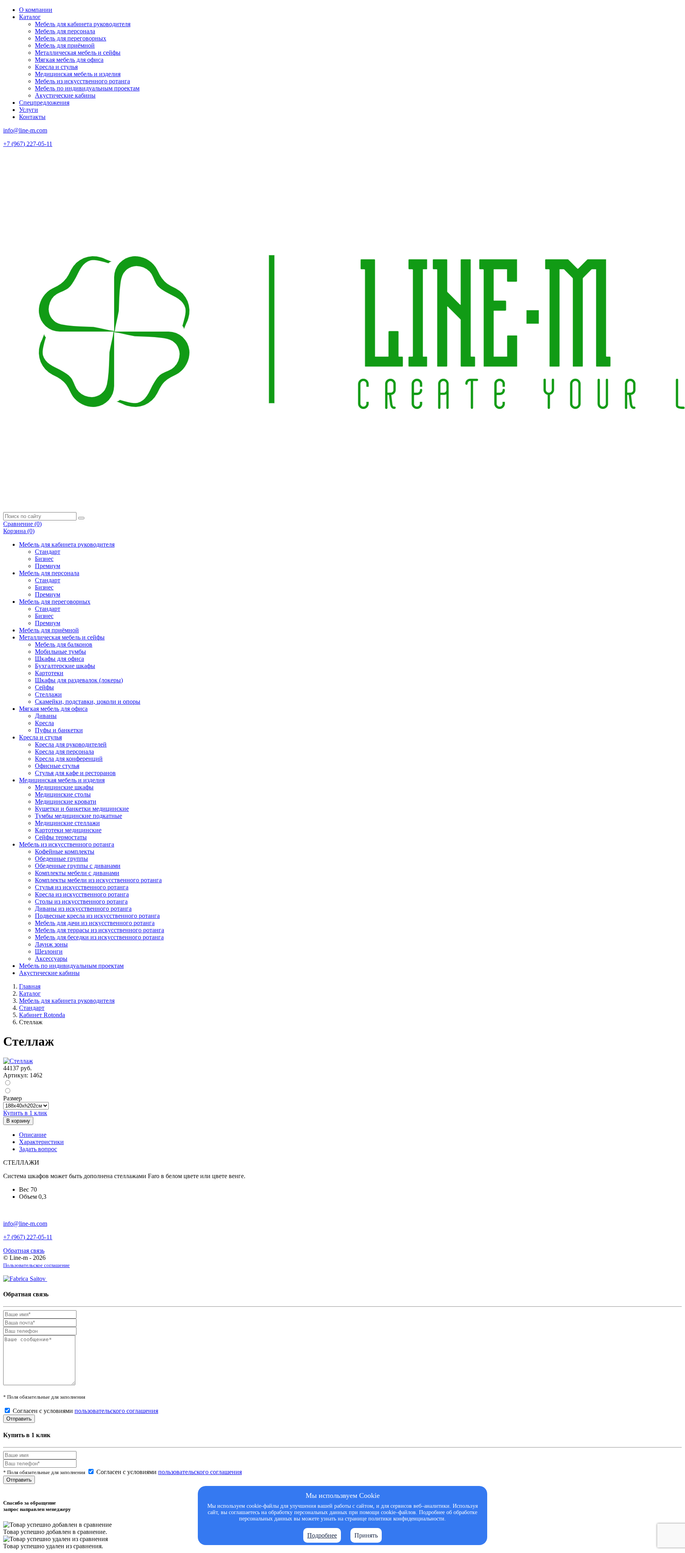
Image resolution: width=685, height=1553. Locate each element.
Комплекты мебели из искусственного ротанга (98, 880)
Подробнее (322, 1535)
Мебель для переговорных (70, 38)
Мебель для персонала (65, 31)
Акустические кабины (65, 95)
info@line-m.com (25, 130)
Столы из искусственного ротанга (81, 901)
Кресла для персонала (64, 751)
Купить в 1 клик (25, 1113)
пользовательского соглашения (116, 1410)
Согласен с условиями (85, 1410)
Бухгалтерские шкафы (65, 665)
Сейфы (44, 687)
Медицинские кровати (65, 801)
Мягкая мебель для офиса (69, 59)
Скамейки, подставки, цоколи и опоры (87, 701)
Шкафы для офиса (59, 658)
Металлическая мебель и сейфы (78, 52)
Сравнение (22, 523)
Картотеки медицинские (68, 830)
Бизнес (44, 558)
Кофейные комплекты (64, 851)
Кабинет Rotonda (42, 1015)
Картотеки (49, 673)
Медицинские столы (63, 794)
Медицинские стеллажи (67, 823)
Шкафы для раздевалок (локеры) (79, 680)
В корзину (18, 1121)
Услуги (28, 109)
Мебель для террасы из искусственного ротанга (99, 930)
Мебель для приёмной (65, 45)
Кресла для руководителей (71, 744)
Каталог (30, 16)
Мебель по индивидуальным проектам (87, 88)
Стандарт (47, 551)
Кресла (44, 723)
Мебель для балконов (63, 644)
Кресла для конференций (69, 758)
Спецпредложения (44, 102)
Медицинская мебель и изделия (78, 74)
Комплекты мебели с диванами (77, 873)
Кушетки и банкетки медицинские (82, 808)
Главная (29, 986)
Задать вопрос (38, 1149)
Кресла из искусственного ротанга (82, 894)
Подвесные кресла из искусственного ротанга (97, 915)
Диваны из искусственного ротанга (83, 908)
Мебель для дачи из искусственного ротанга (95, 923)
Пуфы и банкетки (59, 730)
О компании (35, 9)
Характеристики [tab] (41, 1141)
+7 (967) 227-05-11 (27, 143)
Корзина (18, 531)
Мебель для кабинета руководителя (82, 24)
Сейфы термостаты (61, 837)
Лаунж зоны (51, 944)
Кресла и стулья (56, 66)
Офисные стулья (57, 765)
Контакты (32, 116)
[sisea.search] (81, 518)
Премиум (47, 565)
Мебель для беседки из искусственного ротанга (99, 937)
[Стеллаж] (18, 1061)
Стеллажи (48, 694)
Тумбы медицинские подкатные (78, 815)
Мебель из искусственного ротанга (82, 81)
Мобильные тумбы (60, 651)
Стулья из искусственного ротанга (81, 887)
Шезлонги (49, 951)
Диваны (46, 715)
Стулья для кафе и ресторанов (75, 773)
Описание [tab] (32, 1134)
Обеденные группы (61, 858)
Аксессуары (51, 958)
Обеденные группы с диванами (78, 865)
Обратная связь (23, 1250)
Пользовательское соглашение (36, 1265)
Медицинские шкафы (64, 787)
